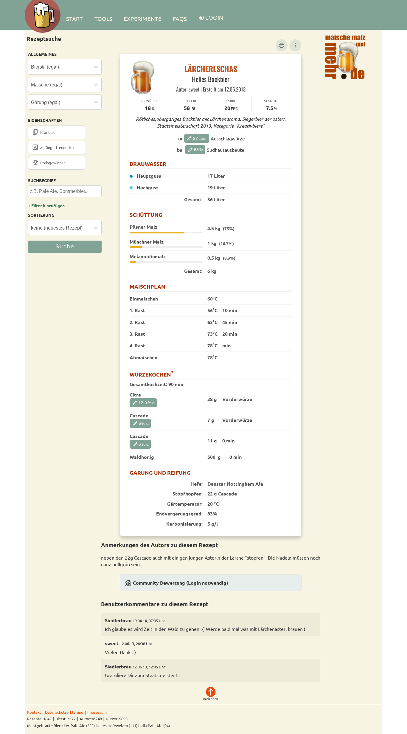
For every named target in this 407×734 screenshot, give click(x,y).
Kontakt (34, 712)
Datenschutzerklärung (64, 712)
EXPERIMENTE (142, 18)
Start (74, 18)
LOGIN (214, 18)
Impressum (97, 712)
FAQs (180, 18)
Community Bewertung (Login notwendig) (176, 583)
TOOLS (103, 18)
